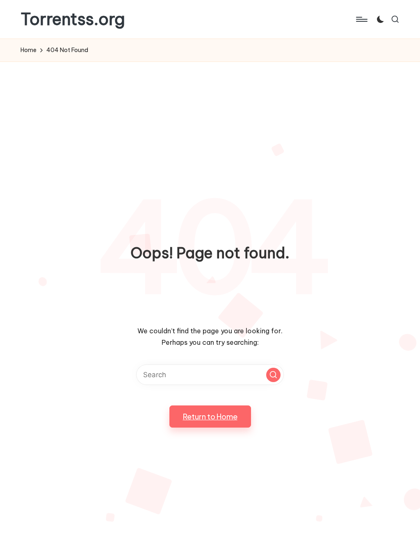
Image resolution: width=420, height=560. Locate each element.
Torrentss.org (73, 19)
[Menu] (361, 19)
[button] (273, 375)
